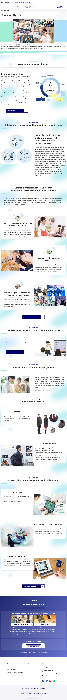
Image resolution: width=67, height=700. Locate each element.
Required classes (17, 6)
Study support (39, 6)
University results (49, 6)
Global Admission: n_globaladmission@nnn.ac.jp (48, 670)
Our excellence (7, 6)
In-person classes (11, 351)
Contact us (44, 663)
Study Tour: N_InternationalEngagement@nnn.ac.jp (49, 672)
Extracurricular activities (28, 7)
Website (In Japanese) (47, 675)
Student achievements (60, 7)
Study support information (30, 586)
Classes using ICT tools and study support (15, 672)
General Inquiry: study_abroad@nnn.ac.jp (50, 667)
